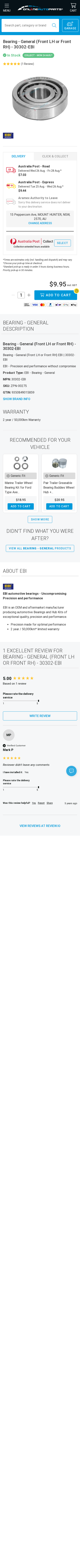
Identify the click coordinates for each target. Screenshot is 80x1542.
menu (6, 10)
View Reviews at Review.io (40, 826)
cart (73, 10)
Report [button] (41, 803)
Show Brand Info (16, 399)
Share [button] (50, 803)
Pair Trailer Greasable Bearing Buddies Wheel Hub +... (58, 487)
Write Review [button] (40, 716)
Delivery (18, 156)
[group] (40, 679)
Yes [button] (34, 803)
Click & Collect (55, 156)
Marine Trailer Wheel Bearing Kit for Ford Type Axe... (18, 487)
